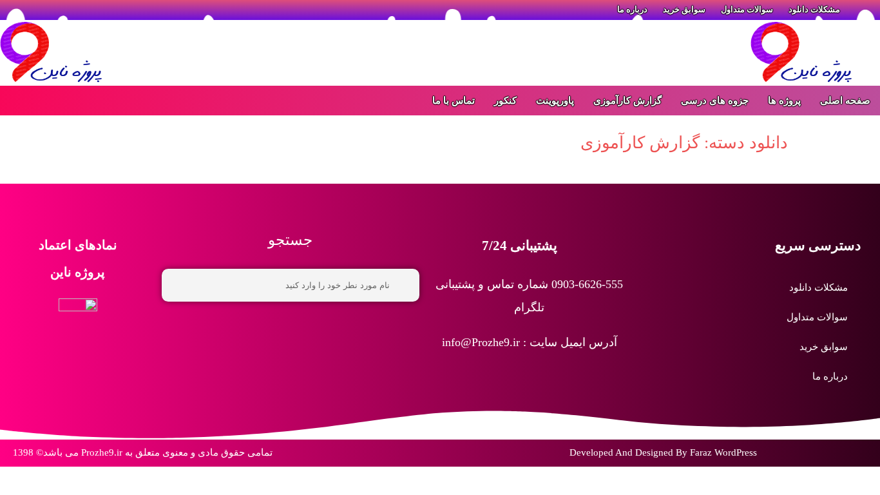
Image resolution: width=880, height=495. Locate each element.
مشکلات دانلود (818, 287)
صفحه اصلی (845, 100)
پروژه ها (784, 100)
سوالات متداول (817, 317)
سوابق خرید (823, 347)
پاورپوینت (555, 100)
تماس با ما (453, 100)
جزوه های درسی (715, 100)
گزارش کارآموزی (627, 100)
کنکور (505, 100)
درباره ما (830, 376)
